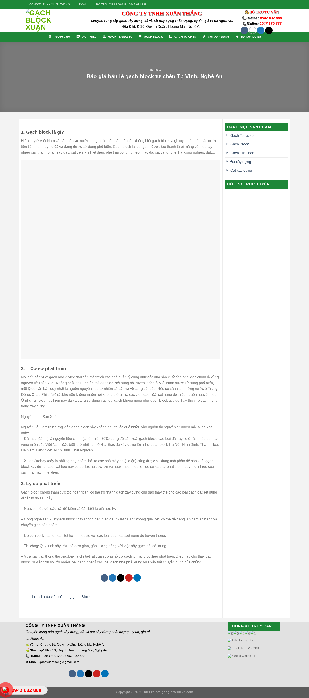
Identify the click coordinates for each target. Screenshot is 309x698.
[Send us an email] (279, 4)
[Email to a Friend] (120, 578)
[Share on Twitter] (112, 578)
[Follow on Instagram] (270, 4)
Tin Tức (154, 69)
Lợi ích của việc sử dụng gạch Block (60, 597)
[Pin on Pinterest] (129, 578)
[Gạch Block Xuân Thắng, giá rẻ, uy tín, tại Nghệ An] (54, 20)
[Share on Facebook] (104, 578)
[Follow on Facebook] (266, 4)
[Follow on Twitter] (274, 4)
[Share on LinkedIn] (137, 578)
